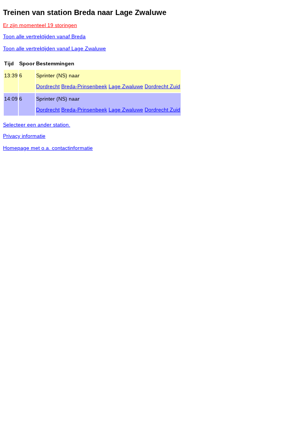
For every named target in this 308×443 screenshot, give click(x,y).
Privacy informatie (24, 136)
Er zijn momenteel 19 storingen (40, 25)
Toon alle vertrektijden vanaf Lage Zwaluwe (54, 48)
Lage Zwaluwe (126, 86)
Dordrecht (48, 86)
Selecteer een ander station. (36, 125)
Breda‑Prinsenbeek (84, 86)
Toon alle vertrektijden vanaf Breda (44, 36)
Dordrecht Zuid (162, 86)
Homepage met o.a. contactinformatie (48, 148)
